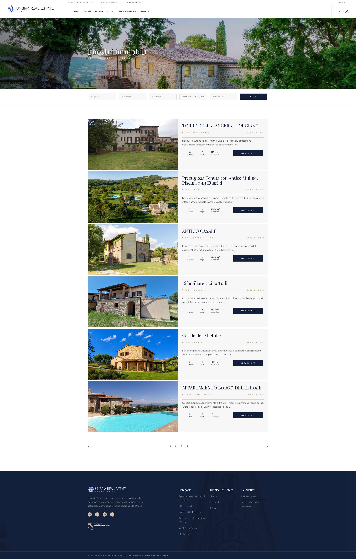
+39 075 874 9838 (109, 2)
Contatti (214, 502)
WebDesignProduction (157, 555)
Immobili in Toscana (190, 512)
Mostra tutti (185, 534)
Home (213, 496)
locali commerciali (189, 528)
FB (90, 514)
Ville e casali (185, 506)
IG (105, 514)
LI (112, 514)
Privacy (214, 508)
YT (97, 514)
